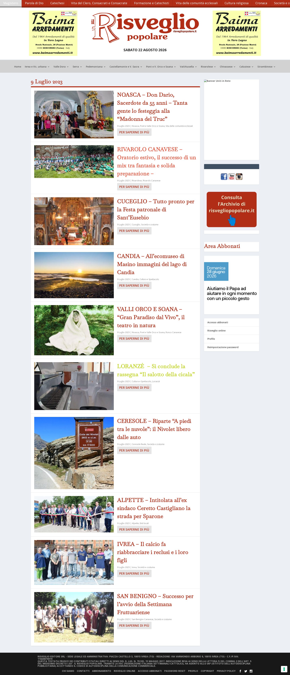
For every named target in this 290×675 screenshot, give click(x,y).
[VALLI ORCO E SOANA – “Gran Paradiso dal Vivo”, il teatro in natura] (74, 330)
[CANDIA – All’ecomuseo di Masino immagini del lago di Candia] (74, 275)
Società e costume (149, 224)
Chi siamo (68, 670)
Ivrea (134, 567)
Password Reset (174, 670)
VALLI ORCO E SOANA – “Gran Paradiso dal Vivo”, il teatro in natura (151, 317)
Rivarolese (207, 66)
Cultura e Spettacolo (149, 279)
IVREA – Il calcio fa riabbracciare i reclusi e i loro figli (152, 552)
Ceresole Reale (139, 444)
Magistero (10, 3)
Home (17, 66)
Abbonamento (101, 670)
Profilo (211, 338)
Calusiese (244, 66)
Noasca (135, 126)
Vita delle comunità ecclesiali (197, 3)
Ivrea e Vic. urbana (35, 66)
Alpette (135, 523)
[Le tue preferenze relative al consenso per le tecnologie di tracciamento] (284, 669)
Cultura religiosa (237, 3)
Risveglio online (216, 330)
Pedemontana (94, 66)
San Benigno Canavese (142, 619)
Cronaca (261, 3)
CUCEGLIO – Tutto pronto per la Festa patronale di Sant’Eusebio (156, 209)
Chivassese (226, 66)
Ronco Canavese (173, 332)
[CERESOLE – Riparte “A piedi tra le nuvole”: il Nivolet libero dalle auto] (74, 453)
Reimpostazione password (222, 347)
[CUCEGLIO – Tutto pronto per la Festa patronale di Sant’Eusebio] (74, 221)
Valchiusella (187, 66)
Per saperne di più (134, 132)
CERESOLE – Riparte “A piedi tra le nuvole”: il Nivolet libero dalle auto (154, 428)
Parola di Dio (34, 3)
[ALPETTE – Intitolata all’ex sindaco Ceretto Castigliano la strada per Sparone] (74, 514)
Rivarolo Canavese (151, 180)
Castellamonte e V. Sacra (124, 66)
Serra (76, 66)
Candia (135, 279)
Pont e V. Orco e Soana (159, 66)
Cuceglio (136, 224)
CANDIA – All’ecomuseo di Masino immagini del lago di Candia (152, 264)
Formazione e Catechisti (151, 3)
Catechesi (57, 3)
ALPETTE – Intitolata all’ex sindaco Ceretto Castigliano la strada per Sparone (153, 508)
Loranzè (156, 381)
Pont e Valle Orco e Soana (152, 126)
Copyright (207, 670)
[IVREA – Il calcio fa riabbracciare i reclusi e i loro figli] (74, 562)
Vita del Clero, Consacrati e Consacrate (99, 3)
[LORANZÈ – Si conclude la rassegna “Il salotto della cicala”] (74, 386)
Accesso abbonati (217, 322)
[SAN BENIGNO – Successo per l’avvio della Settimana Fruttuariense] (74, 617)
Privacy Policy (226, 670)
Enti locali (144, 523)
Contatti (83, 670)
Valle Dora (60, 66)
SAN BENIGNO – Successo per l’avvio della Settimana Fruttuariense (155, 604)
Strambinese (264, 66)
